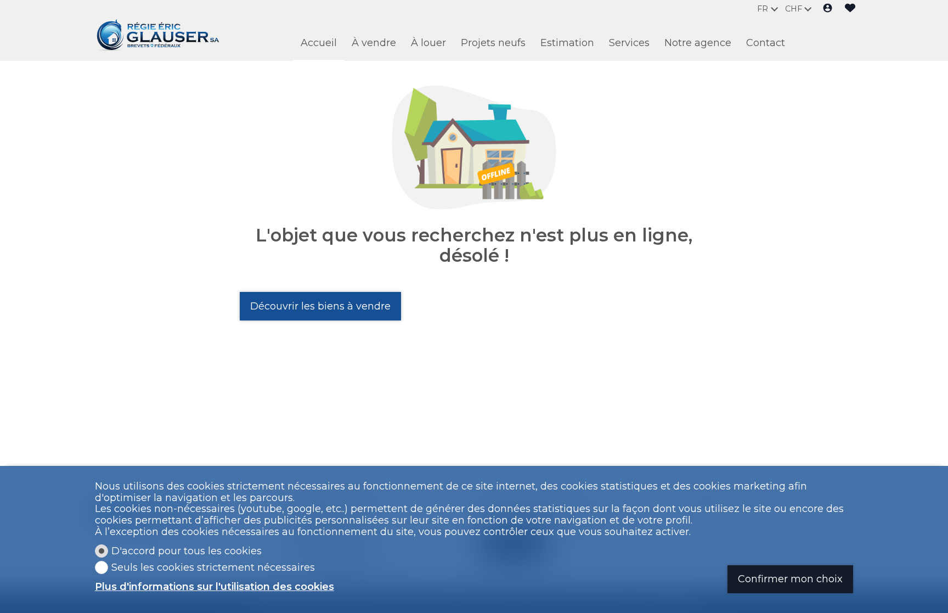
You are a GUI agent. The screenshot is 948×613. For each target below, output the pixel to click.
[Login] (827, 9)
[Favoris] (850, 9)
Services (629, 43)
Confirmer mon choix (790, 579)
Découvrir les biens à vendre (320, 306)
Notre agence (697, 43)
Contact (765, 43)
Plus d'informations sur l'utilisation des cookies (214, 587)
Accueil (319, 43)
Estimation (567, 43)
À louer (428, 43)
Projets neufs (493, 43)
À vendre (374, 43)
